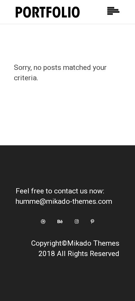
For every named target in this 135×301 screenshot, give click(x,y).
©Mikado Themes (90, 243)
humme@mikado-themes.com (64, 201)
